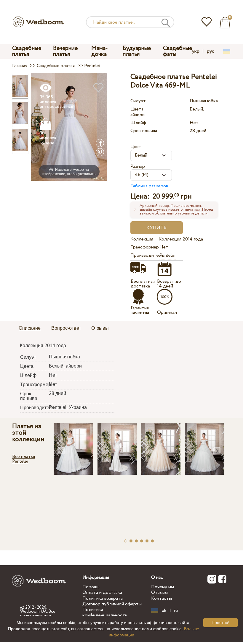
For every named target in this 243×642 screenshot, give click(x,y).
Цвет (135, 146)
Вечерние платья (65, 51)
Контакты (161, 598)
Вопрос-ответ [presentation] (66, 328)
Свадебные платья (26, 51)
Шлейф (138, 123)
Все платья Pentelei (23, 459)
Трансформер (143, 247)
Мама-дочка (99, 51)
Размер (137, 166)
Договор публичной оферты (112, 604)
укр (195, 51)
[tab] (29, 328)
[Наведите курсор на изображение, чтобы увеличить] (69, 126)
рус (210, 51)
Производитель (143, 255)
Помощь (91, 587)
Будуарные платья (137, 51)
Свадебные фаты (177, 51)
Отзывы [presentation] (100, 328)
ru (176, 610)
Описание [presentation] (30, 328)
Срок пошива (143, 131)
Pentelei (167, 255)
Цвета (136, 109)
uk (164, 610)
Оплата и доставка (102, 592)
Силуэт (138, 101)
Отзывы (159, 592)
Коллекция (141, 239)
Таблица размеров (149, 186)
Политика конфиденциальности (104, 612)
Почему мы (162, 587)
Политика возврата (102, 598)
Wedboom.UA (33, 612)
